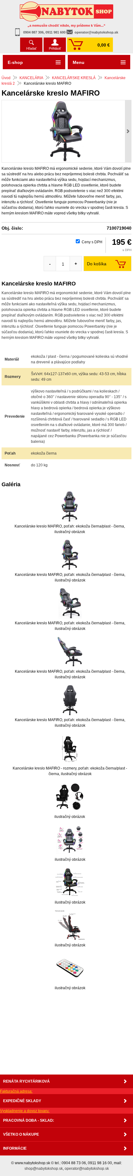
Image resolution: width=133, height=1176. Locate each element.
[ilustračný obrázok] (69, 796)
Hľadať (31, 48)
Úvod (6, 78)
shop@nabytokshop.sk (43, 1168)
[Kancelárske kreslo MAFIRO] (66, 131)
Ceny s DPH (92, 242)
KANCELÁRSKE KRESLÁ (74, 78)
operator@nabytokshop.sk (96, 32)
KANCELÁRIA (31, 78)
